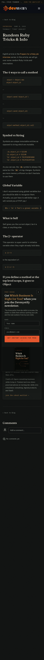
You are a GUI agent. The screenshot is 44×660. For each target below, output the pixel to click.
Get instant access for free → (21, 339)
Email (7, 328)
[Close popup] (38, 292)
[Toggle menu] (39, 8)
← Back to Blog (9, 20)
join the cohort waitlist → (17, 395)
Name (6, 319)
